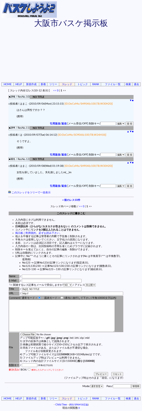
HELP (18, 84)
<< (54, 90)
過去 (136, 84)
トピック (82, 84)
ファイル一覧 (113, 84)
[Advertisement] (71, 55)
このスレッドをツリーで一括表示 (31, 192)
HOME (8, 84)
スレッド (67, 84)
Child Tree (61, 404)
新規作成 (31, 84)
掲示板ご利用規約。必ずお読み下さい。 (38, 233)
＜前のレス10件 (71, 200)
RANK (95, 84)
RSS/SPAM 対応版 (79, 405)
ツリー (53, 84)
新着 (43, 84)
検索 (128, 84)
